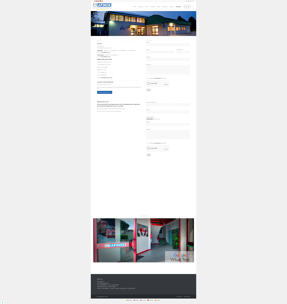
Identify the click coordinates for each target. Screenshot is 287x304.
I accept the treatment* (157, 78)
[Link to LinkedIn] (191, 1)
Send (148, 90)
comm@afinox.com (105, 52)
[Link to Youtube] (188, 1)
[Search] (192, 6)
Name (148, 42)
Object (147, 122)
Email (148, 49)
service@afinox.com (105, 56)
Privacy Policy (157, 78)
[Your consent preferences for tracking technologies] (2, 302)
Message (148, 64)
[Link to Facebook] (186, 1)
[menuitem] (134, 6)
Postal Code (179, 49)
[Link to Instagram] (193, 1)
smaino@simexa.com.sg (106, 77)
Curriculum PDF (150, 117)
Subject (148, 57)
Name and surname (151, 102)
